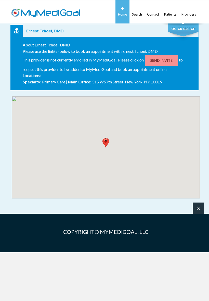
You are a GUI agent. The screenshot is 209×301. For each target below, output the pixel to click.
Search (137, 14)
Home (122, 14)
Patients (170, 14)
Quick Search (183, 29)
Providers (188, 14)
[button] (105, 142)
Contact (153, 14)
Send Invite (161, 60)
